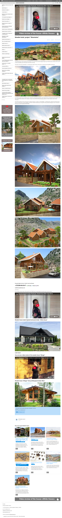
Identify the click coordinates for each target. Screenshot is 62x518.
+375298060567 (4, 2)
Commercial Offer (5, 66)
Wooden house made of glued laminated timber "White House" (31, 320)
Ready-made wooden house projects (6, 86)
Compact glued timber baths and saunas (7, 74)
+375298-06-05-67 (20, 285)
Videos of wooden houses (6, 88)
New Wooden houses (5, 83)
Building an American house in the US (7, 5)
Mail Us (17, 2)
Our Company (29, 0)
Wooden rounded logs (6, 53)
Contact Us (41, 0)
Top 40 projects (21, 2)
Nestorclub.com (13, 514)
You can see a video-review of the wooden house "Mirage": (30, 355)
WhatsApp (8, 2)
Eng (57, 0)
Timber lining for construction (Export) (7, 97)
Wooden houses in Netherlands (7, 29)
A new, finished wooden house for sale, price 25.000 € (7, 61)
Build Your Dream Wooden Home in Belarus (7, 14)
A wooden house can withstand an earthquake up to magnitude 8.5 (7, 80)
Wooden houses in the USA (6, 31)
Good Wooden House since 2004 (9, 0)
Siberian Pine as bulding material (6, 71)
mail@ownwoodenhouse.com (20, 287)
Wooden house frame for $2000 (6, 58)
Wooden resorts (5, 43)
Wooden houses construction (7, 47)
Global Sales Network (49, 0)
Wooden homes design (6, 90)
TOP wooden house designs (7, 17)
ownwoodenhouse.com (6, 512)
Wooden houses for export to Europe (7, 24)
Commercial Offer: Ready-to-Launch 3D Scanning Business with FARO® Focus (7, 93)
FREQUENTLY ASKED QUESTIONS (5, 37)
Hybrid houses (4, 7)
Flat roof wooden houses (6, 41)
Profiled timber (5, 51)
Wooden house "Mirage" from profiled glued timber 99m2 (29, 381)
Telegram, (34, 285)
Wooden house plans (6, 21)
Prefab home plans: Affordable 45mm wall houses (7, 27)
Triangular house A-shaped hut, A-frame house (7, 34)
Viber (11, 2)
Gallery (37, 0)
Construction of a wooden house (6, 64)
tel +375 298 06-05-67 (21, 409)
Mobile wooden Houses (6, 45)
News (33, 0)
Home (16, 31)
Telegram (13, 2)
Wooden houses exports (6, 39)
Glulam (3, 49)
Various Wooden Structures (7, 68)
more (17, 448)
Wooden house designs (6, 19)
